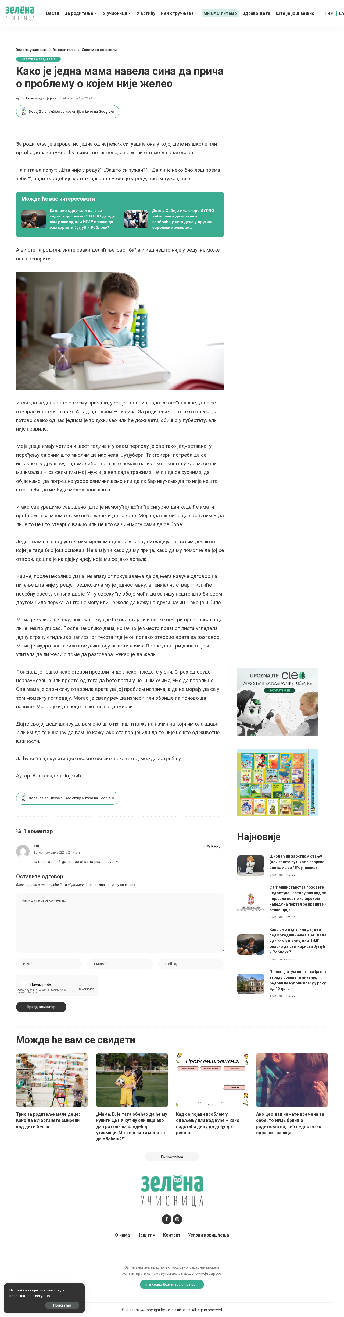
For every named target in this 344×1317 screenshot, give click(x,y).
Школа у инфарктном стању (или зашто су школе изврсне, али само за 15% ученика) (297, 862)
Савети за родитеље (38, 59)
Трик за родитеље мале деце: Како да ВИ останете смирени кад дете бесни (48, 1120)
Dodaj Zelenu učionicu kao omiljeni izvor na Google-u (71, 112)
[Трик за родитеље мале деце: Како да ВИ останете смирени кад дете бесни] (52, 1080)
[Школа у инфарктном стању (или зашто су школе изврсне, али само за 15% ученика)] (250, 865)
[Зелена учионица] (19, 13)
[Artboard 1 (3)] (277, 701)
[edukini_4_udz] (277, 782)
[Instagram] (177, 1219)
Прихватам (62, 1305)
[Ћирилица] (328, 13)
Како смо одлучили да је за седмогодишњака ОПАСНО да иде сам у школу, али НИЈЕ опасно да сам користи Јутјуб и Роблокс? (298, 940)
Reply (215, 846)
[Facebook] (166, 1219)
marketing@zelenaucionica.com (172, 1284)
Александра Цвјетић (42, 98)
